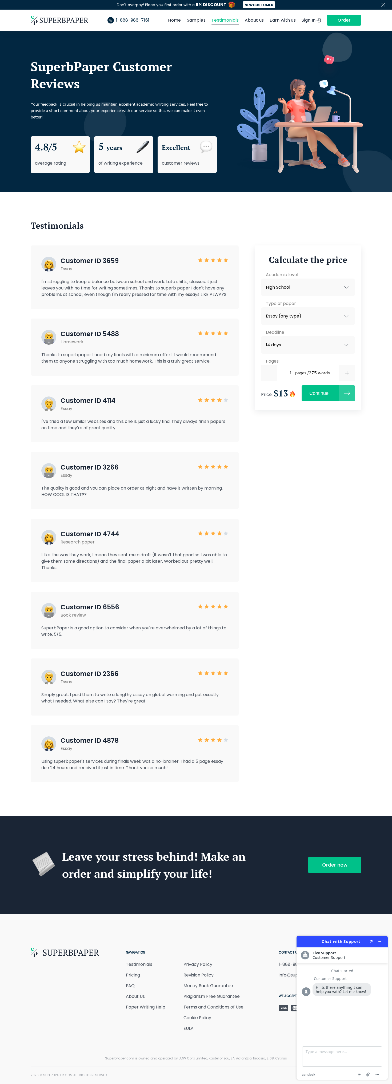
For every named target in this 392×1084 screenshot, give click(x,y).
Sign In (308, 20)
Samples (196, 20)
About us (254, 20)
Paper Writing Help (145, 1007)
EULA (188, 1028)
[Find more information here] (342, 1007)
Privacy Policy (197, 964)
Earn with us (283, 20)
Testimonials (225, 20)
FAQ (130, 986)
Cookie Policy (197, 1018)
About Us (135, 996)
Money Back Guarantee (208, 986)
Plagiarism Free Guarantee (211, 996)
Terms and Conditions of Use (213, 1007)
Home (174, 20)
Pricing (133, 975)
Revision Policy (198, 975)
